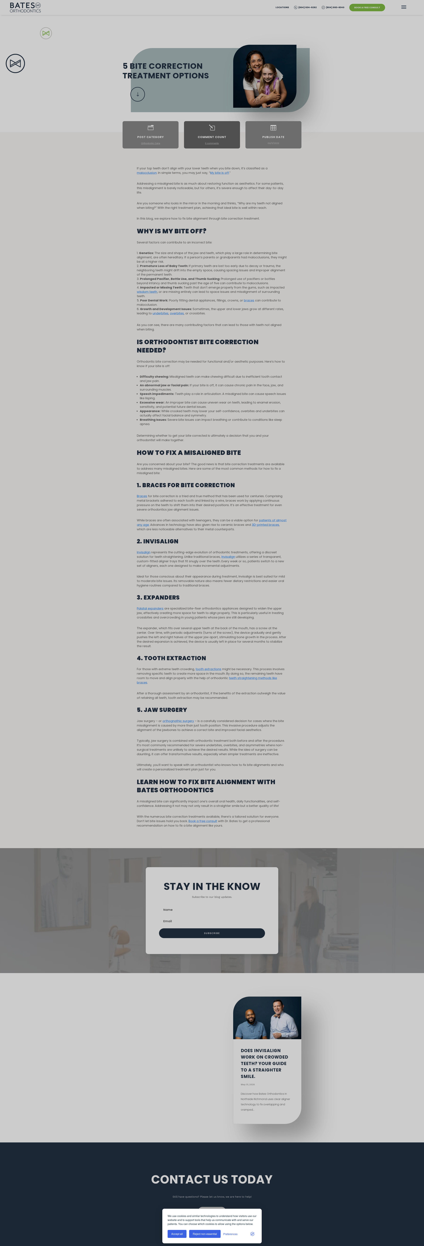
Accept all (177, 1234)
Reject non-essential (205, 1234)
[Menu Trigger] (403, 7)
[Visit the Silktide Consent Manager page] (252, 1234)
